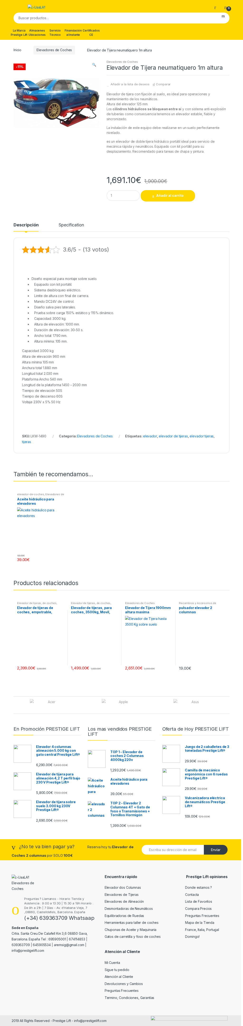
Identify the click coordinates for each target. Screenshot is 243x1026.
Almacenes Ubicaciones (37, 33)
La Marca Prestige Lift (19, 33)
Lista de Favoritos (198, 901)
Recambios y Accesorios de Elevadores (197, 604)
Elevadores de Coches (54, 50)
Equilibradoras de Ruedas (124, 916)
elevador (150, 436)
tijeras (26, 442)
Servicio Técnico (55, 33)
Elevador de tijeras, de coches (36, 603)
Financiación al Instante (73, 33)
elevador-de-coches (30, 494)
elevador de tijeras (173, 436)
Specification (71, 225)
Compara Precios (198, 909)
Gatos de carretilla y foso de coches (133, 936)
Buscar (223, 18)
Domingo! (192, 936)
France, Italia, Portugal (202, 930)
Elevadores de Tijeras (122, 895)
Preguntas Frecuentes (202, 916)
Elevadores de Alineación (124, 901)
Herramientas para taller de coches (132, 923)
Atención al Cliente (119, 977)
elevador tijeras (202, 436)
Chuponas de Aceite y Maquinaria (131, 930)
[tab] (26, 227)
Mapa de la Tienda (199, 923)
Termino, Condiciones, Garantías (129, 998)
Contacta (192, 895)
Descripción (26, 225)
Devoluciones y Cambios (124, 984)
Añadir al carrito (170, 195)
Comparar (163, 84)
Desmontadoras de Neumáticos (129, 909)
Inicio (17, 50)
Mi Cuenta (112, 963)
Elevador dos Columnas (123, 887)
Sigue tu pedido (117, 970)
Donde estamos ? (198, 887)
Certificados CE (91, 33)
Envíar (215, 850)
